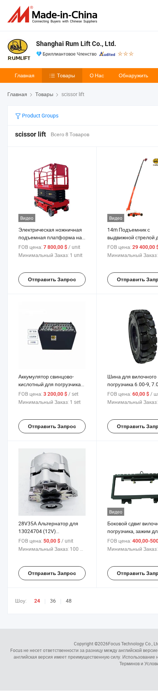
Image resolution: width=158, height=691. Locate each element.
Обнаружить (133, 75)
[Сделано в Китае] (53, 14)
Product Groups (39, 115)
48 (69, 600)
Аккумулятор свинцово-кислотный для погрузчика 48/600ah (49, 384)
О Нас (97, 75)
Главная (25, 75)
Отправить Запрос (52, 279)
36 (53, 600)
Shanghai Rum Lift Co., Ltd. (76, 43)
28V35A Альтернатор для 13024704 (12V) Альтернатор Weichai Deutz (50, 531)
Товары (66, 75)
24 (37, 601)
